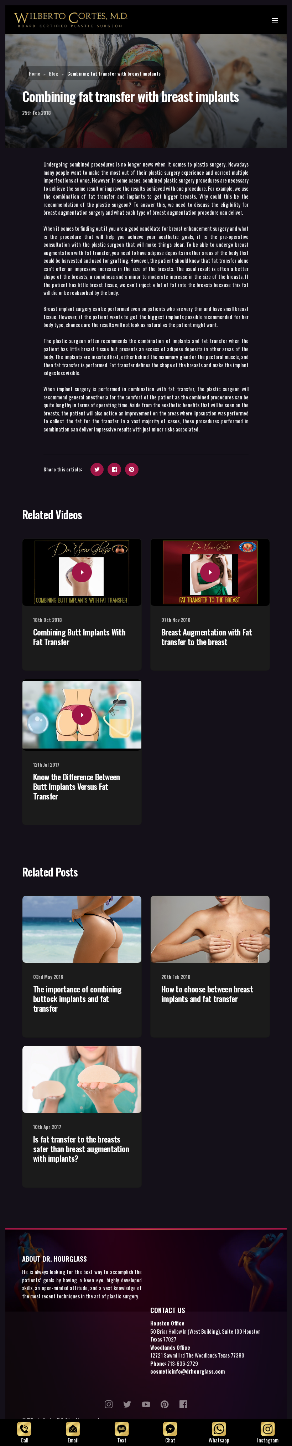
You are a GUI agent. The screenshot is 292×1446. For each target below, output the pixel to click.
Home (34, 73)
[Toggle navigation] (275, 20)
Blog (53, 73)
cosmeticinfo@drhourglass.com (187, 1371)
